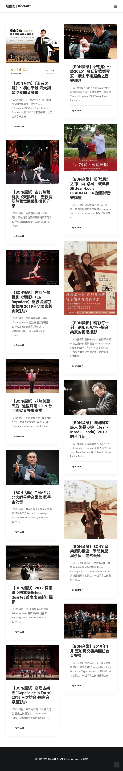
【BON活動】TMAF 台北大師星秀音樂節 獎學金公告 (31, 497)
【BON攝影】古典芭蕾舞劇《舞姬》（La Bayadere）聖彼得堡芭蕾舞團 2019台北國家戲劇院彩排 (32, 301)
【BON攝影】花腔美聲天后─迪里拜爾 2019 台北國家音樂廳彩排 (32, 406)
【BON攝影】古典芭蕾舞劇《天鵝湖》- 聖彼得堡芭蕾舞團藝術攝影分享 (32, 199)
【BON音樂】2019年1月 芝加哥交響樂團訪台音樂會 (90, 651)
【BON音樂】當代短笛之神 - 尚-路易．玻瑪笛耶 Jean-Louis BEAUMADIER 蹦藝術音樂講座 (90, 188)
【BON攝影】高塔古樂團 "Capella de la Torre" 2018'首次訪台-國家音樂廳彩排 (31, 695)
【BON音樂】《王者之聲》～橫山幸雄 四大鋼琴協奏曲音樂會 (31, 88)
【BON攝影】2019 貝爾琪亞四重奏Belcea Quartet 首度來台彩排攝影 (32, 595)
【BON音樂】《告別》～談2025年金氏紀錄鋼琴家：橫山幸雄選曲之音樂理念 (90, 74)
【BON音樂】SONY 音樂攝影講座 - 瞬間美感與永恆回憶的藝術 (89, 551)
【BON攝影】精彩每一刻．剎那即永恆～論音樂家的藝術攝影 (89, 327)
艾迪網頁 (84, 759)
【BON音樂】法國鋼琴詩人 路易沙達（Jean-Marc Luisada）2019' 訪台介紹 (89, 430)
